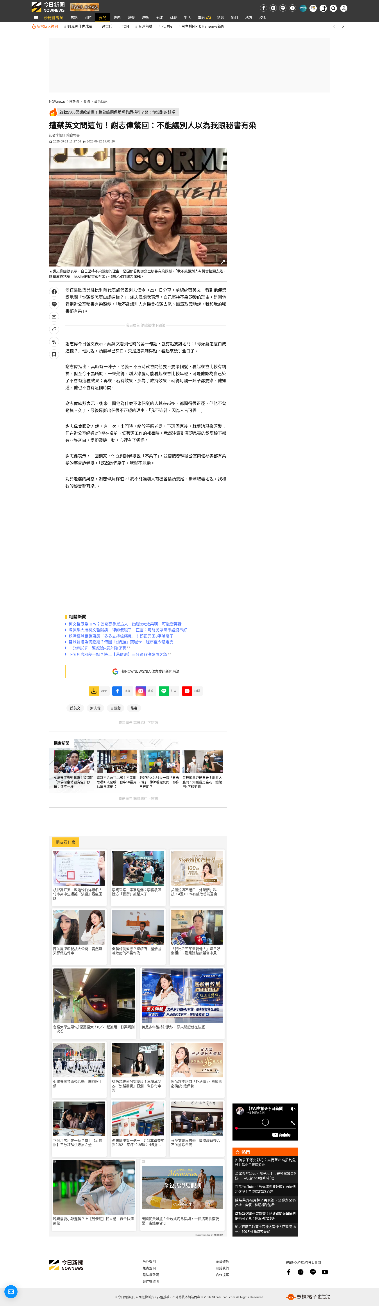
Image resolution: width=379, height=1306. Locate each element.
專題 (117, 17)
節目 (234, 17)
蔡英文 (75, 707)
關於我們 (222, 1268)
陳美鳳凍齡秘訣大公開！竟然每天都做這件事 (77, 951)
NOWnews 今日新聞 (64, 101)
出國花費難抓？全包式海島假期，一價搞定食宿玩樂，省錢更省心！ (180, 1221)
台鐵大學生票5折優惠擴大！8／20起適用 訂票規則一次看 (94, 1029)
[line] (282, 8)
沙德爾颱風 (54, 17)
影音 (220, 17)
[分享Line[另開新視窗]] (54, 304)
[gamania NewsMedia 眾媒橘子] (308, 1297)
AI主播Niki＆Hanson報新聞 (203, 26)
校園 (262, 17)
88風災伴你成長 (79, 26)
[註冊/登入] (343, 8)
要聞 (103, 17)
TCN (125, 26)
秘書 (134, 707)
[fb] (263, 8)
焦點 (74, 17)
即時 (88, 17)
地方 (248, 17)
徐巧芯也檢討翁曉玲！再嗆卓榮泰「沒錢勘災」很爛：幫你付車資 (136, 1086)
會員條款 (222, 1261)
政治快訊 (100, 101)
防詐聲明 (149, 1261)
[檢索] (333, 8)
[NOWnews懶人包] (313, 8)
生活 (187, 17)
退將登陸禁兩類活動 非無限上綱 (77, 1084)
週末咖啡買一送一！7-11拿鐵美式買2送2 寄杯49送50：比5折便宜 (138, 1143)
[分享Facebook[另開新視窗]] (54, 292)
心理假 (167, 26)
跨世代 (107, 26)
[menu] (36, 17)
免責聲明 (149, 1268)
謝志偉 (95, 707)
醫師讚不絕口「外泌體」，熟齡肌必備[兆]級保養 (196, 1084)
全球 (159, 17)
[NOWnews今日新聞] (48, 7)
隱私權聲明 (151, 1274)
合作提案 (222, 1274)
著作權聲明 (151, 1281)
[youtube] (292, 8)
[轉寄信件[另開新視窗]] (54, 317)
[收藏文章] (54, 354)
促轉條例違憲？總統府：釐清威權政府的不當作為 (136, 951)
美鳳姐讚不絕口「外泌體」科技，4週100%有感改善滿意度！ (196, 892)
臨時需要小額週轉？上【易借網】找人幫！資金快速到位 (93, 1221)
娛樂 (131, 17)
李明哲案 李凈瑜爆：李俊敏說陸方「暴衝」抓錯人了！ (136, 892)
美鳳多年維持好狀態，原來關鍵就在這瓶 (173, 1027)
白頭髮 (115, 707)
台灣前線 (145, 26)
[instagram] (273, 8)
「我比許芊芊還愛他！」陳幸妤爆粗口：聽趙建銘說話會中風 (195, 951)
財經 (173, 17)
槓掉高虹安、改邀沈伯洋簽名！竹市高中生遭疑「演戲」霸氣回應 (77, 894)
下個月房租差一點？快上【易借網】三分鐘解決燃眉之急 (77, 1143)
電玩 (201, 17)
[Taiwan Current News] (303, 8)
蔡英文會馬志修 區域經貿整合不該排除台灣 (195, 1143)
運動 (145, 17)
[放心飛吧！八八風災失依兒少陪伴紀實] (84, 7)
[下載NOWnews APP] (323, 8)
